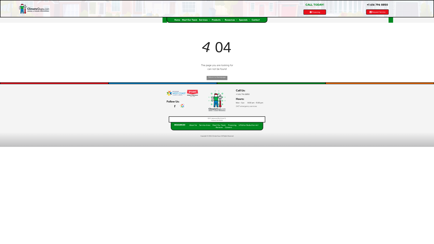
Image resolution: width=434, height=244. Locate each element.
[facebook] (175, 106)
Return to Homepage (217, 77)
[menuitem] (177, 20)
